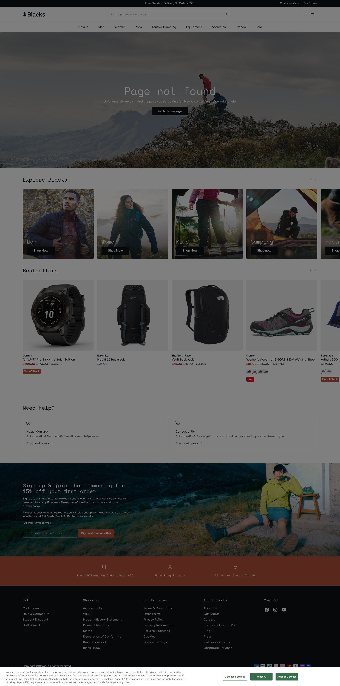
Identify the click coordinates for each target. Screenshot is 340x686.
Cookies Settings (235, 676)
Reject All (261, 676)
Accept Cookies (287, 676)
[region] (170, 676)
